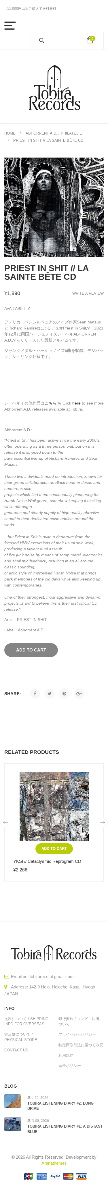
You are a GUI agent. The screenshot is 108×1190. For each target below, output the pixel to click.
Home (10, 133)
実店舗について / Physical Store (20, 1037)
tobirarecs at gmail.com (52, 976)
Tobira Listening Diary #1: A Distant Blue (65, 1129)
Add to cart (54, 848)
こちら (51, 403)
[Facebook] (35, 694)
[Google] (79, 694)
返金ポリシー (69, 1065)
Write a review (88, 293)
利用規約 (65, 1055)
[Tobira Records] (54, 86)
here (76, 403)
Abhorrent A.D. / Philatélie (54, 133)
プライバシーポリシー (77, 1034)
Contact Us (16, 1050)
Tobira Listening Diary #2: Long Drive (60, 1106)
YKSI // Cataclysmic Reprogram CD (47, 861)
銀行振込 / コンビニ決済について (80, 1021)
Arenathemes (54, 1163)
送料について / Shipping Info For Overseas (26, 1021)
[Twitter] (50, 694)
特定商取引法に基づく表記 (80, 1045)
